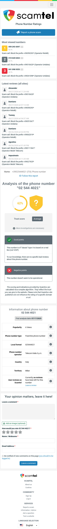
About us (28, 484)
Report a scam (28, 507)
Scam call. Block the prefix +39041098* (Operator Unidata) (26, 76)
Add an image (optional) (15, 423)
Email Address (8, 446)
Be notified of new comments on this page (27, 457)
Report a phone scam (31, 32)
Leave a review (30, 385)
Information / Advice (28, 510)
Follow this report (30, 176)
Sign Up (28, 496)
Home (7, 171)
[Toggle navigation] (51, 4)
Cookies (28, 488)
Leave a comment (10, 402)
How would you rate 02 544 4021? (16, 428)
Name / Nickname (10, 436)
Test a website (28, 516)
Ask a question (28, 513)
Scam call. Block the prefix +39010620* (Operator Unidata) (26, 65)
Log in (28, 499)
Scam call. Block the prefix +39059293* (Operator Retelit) (25, 53)
